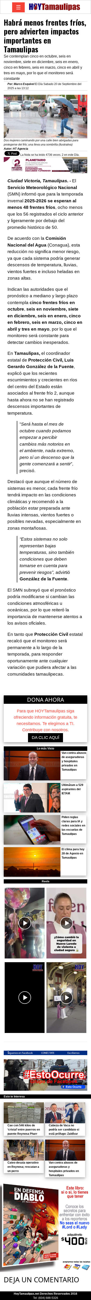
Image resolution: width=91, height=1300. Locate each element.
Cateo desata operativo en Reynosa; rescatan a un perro (23, 1167)
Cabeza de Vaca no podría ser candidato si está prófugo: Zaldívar (64, 1129)
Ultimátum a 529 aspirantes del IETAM (72, 789)
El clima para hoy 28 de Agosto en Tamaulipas (73, 853)
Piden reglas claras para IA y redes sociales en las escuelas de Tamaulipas (73, 826)
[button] (25, 923)
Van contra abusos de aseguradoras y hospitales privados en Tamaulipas (74, 761)
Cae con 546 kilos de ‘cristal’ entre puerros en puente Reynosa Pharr (23, 1129)
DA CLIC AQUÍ (45, 737)
